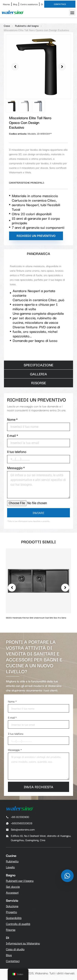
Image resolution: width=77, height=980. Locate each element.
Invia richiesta (38, 786)
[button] (72, 12)
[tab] (38, 253)
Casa (7, 25)
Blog (15, 4)
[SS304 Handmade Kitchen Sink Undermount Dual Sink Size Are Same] (38, 580)
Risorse (6, 4)
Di (42, 4)
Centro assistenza (29, 4)
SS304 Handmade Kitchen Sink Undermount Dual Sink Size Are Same (36, 617)
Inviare (38, 512)
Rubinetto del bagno (27, 25)
